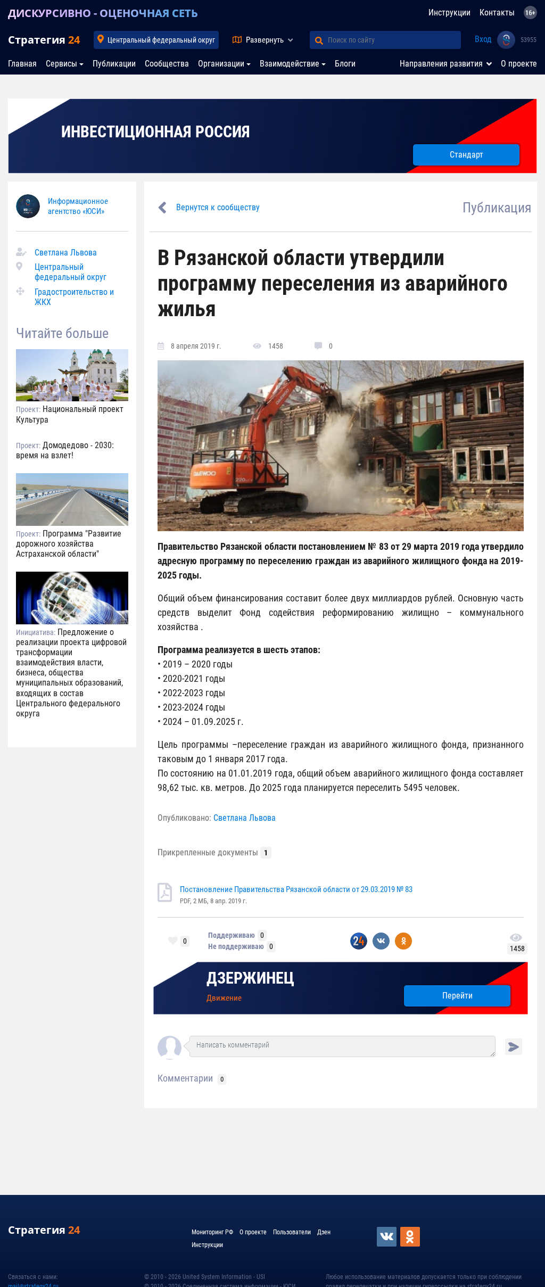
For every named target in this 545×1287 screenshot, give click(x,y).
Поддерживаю (231, 935)
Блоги (345, 64)
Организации (221, 64)
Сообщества (167, 64)
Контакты (497, 12)
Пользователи (292, 1232)
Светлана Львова (66, 253)
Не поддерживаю (236, 946)
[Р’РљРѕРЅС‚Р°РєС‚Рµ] (387, 1236)
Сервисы (61, 64)
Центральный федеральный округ (161, 40)
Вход (483, 39)
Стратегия (44, 39)
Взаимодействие (289, 64)
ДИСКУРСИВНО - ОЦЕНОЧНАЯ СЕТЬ (103, 13)
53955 (528, 40)
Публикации (114, 64)
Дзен (324, 1232)
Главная (22, 64)
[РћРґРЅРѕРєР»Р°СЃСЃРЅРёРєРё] (411, 1236)
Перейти (457, 996)
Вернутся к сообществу (218, 207)
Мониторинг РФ (212, 1232)
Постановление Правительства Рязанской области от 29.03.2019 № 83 (296, 889)
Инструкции (449, 12)
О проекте (519, 64)
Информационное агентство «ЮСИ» (78, 206)
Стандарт (466, 155)
